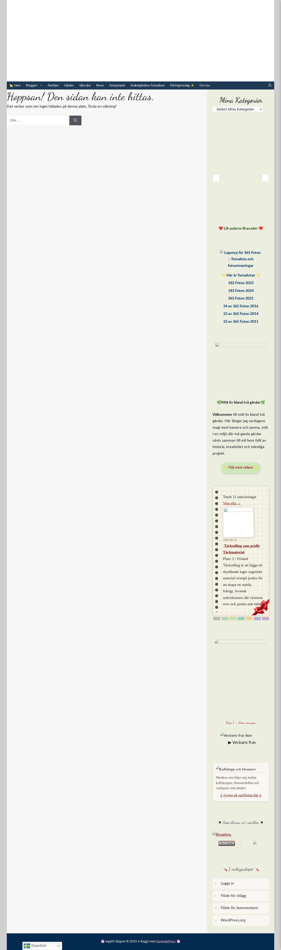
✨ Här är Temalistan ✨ (240, 275)
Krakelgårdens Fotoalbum (148, 85)
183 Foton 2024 (241, 291)
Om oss (205, 85)
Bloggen (31, 85)
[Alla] (216, 618)
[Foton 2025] (240, 260)
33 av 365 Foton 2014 (240, 314)
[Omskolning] (233, 618)
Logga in (227, 883)
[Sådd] (225, 618)
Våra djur (85, 85)
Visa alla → (232, 503)
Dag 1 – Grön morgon (241, 722)
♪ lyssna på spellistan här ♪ (240, 794)
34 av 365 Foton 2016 (240, 306)
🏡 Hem (15, 85)
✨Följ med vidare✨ (241, 467)
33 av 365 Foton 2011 (240, 322)
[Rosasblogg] (240, 835)
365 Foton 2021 (241, 298)
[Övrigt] (265, 618)
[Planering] (257, 618)
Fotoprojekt (117, 85)
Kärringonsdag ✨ (182, 85)
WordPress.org (233, 920)
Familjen (53, 85)
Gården (69, 85)
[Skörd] (249, 618)
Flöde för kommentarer (240, 908)
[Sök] (75, 120)
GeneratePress (166, 941)
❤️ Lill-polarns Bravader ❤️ (240, 228)
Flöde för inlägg (233, 896)
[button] (270, 85)
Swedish (38, 945)
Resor (100, 85)
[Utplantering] (241, 618)
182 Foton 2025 (241, 283)
